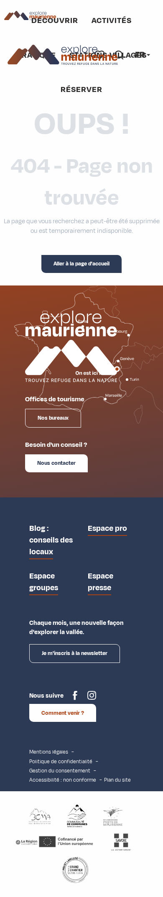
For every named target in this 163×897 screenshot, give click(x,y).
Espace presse (100, 582)
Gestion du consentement (59, 771)
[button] (140, 55)
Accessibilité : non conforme (62, 780)
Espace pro (107, 528)
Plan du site (117, 780)
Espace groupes (43, 582)
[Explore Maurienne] (63, 55)
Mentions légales (48, 752)
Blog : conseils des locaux (51, 540)
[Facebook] (75, 698)
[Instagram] (92, 698)
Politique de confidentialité (60, 761)
